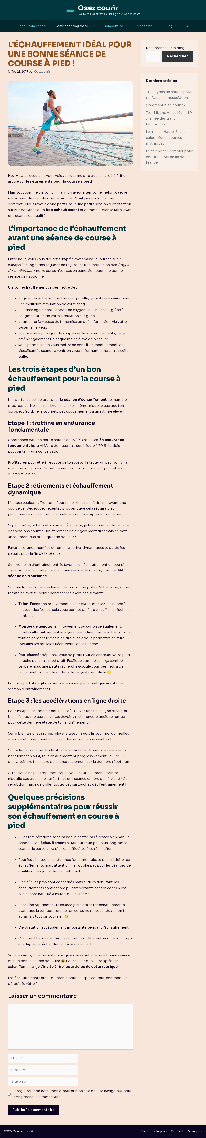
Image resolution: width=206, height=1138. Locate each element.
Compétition (114, 26)
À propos (195, 1131)
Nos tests (144, 26)
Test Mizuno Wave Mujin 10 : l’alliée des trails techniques (169, 118)
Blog (169, 26)
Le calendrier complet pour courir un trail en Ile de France (169, 157)
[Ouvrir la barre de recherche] (187, 26)
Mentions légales (154, 1131)
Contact (177, 1131)
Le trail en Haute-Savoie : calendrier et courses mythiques (167, 138)
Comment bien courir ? (165, 105)
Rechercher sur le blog (165, 48)
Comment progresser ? (73, 26)
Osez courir (98, 8)
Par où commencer (32, 26)
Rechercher (177, 56)
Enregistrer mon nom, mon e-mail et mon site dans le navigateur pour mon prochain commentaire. (72, 1094)
